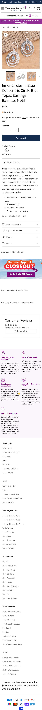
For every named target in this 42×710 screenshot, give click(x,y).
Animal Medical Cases (11, 666)
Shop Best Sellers (9, 566)
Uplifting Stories (9, 636)
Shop (4, 2)
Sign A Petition (8, 548)
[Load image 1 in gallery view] (10, 76)
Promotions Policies (10, 494)
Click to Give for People (12, 520)
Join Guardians (15, 2)
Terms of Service (9, 486)
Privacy (5, 490)
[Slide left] (2, 76)
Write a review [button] (21, 331)
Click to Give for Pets (10, 516)
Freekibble (6, 536)
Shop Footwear (8, 578)
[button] (30, 8)
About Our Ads (8, 502)
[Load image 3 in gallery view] (31, 76)
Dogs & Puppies (8, 620)
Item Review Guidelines (12, 498)
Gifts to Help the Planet (11, 661)
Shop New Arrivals (9, 598)
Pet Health (6, 628)
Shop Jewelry (7, 590)
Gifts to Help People (10, 657)
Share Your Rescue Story (12, 644)
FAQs (4, 460)
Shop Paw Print (8, 570)
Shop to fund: (17, 15)
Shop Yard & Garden (10, 586)
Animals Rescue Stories (11, 611)
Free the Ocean (8, 540)
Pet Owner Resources (11, 624)
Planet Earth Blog (9, 640)
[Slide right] (39, 76)
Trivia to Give (7, 528)
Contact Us (6, 456)
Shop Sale (6, 594)
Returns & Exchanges (10, 452)
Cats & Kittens (8, 615)
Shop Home (7, 582)
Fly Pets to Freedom (10, 670)
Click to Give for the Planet (13, 524)
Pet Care (5, 632)
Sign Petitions (31, 2)
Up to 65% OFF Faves (21, 274)
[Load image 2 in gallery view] (21, 76)
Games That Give (9, 544)
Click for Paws (8, 532)
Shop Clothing (8, 574)
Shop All (5, 561)
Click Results (7, 472)
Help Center (7, 448)
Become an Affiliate (10, 468)
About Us (6, 464)
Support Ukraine (9, 674)
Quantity (5, 125)
